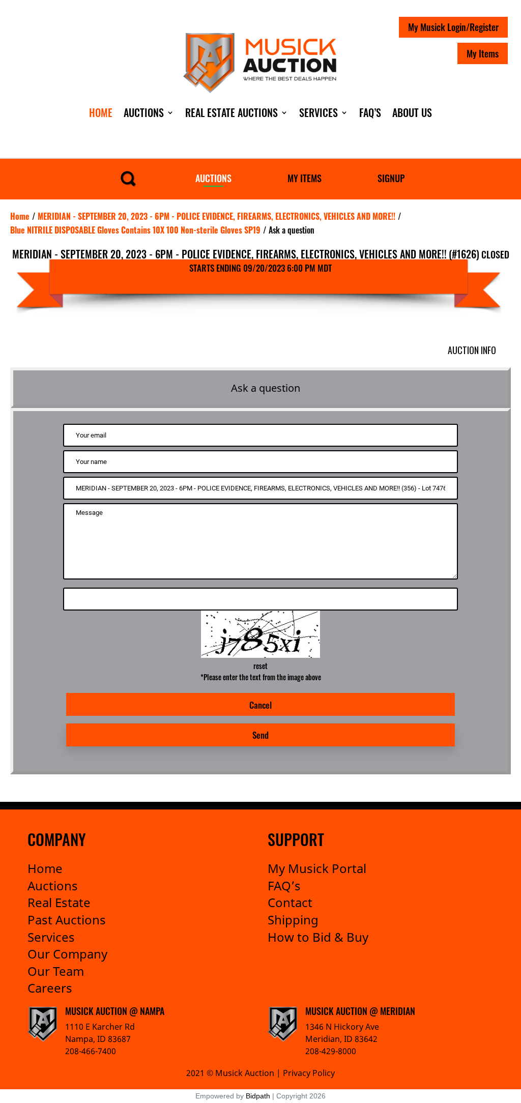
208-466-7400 (90, 1051)
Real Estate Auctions (231, 112)
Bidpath (258, 1096)
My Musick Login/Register (453, 27)
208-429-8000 (330, 1051)
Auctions (144, 112)
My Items (483, 53)
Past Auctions (66, 919)
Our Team (55, 971)
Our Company (67, 953)
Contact (290, 902)
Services (318, 112)
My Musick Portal (317, 868)
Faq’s (370, 112)
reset (260, 665)
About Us (412, 112)
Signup (391, 178)
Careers (49, 987)
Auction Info (472, 350)
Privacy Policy (309, 1073)
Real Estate (59, 902)
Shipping (293, 919)
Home (100, 112)
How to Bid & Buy (318, 936)
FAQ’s (284, 885)
